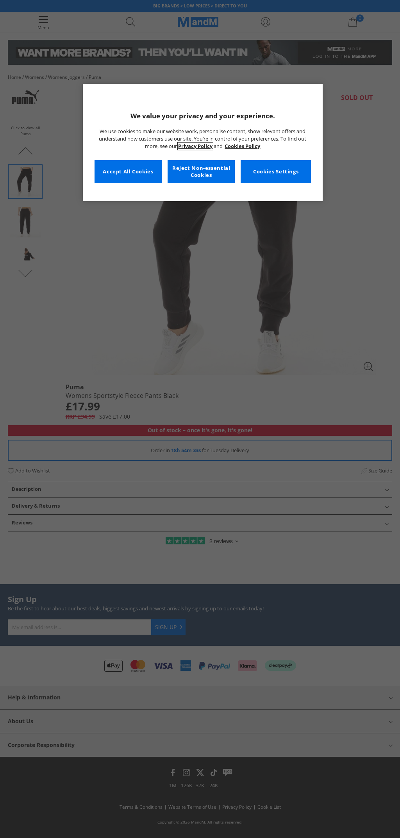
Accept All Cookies (128, 171)
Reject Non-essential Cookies (201, 171)
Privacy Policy (195, 146)
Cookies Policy (242, 146)
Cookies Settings (275, 171)
